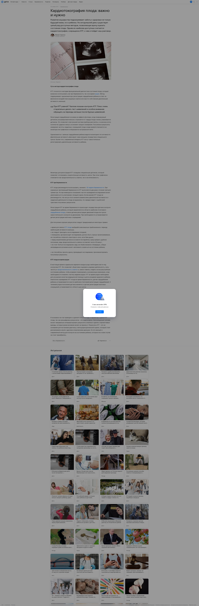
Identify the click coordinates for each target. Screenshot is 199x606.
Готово (99, 312)
